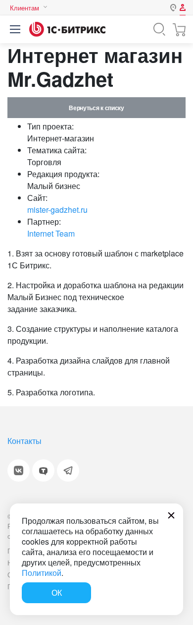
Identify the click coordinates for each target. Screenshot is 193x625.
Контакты (24, 440)
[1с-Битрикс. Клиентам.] (67, 29)
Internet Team (51, 233)
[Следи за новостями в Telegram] (68, 470)
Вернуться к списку (96, 107)
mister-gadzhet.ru (57, 209)
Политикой (41, 572)
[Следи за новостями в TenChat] (43, 470)
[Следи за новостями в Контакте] (18, 470)
